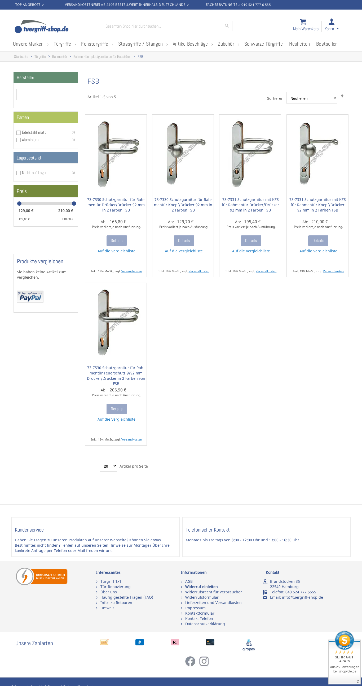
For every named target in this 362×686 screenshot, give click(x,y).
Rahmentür (59, 56)
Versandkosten (131, 271)
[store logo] (56, 27)
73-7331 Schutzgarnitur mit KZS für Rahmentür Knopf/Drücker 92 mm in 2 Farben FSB (317, 205)
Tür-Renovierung (115, 586)
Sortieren (275, 98)
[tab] (46, 77)
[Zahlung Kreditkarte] (210, 643)
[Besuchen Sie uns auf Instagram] (204, 665)
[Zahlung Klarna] (175, 643)
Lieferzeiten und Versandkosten (213, 602)
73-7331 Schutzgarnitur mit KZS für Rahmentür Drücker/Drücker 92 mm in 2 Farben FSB (250, 205)
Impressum (195, 607)
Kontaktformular (199, 613)
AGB (189, 581)
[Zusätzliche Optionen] (30, 301)
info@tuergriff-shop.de (302, 597)
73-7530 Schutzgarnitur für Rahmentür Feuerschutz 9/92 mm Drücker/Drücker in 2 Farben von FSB (116, 375)
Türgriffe (40, 56)
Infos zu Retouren (116, 602)
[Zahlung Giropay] (249, 650)
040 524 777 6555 (300, 591)
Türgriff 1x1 (110, 581)
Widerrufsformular (202, 597)
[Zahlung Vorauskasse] (104, 643)
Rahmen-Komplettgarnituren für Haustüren (102, 56)
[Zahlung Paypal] (139, 643)
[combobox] (167, 26)
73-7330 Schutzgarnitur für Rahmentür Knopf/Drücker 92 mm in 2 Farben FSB (183, 205)
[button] (336, 26)
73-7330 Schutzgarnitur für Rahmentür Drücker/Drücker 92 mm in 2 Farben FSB (116, 205)
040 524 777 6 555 (256, 4)
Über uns (108, 591)
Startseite (21, 56)
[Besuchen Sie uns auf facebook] (192, 665)
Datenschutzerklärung (205, 623)
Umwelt (107, 607)
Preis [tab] (22, 191)
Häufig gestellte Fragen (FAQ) (126, 597)
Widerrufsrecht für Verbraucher (213, 591)
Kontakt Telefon (199, 618)
